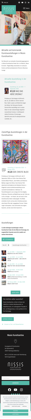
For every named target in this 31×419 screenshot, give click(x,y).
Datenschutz (7, 406)
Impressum (24, 406)
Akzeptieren (15, 414)
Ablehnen (15, 411)
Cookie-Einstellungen (16, 406)
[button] (26, 8)
